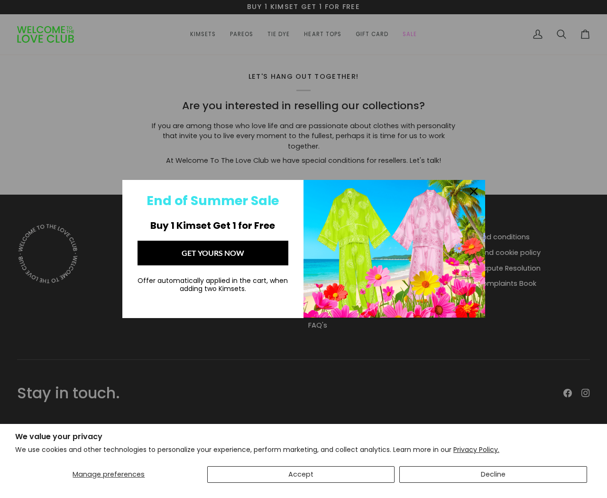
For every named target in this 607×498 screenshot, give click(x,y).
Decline (493, 474)
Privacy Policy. (476, 449)
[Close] (473, 191)
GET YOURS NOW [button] (213, 252)
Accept (300, 474)
